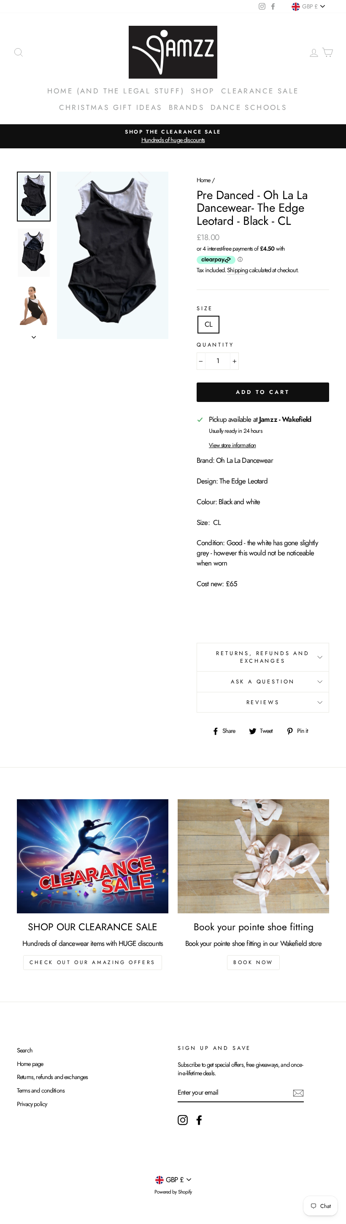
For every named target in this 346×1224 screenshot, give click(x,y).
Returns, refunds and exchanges (52, 1077)
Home (204, 180)
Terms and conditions (41, 1090)
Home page (30, 1064)
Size (205, 308)
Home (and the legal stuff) (115, 91)
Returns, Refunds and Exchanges (263, 657)
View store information (232, 445)
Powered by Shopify (173, 1192)
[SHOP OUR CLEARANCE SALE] (92, 856)
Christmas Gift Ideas (110, 107)
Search (24, 1050)
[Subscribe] (298, 1093)
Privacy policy (32, 1104)
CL (208, 324)
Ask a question (263, 682)
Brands (186, 107)
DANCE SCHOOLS (249, 107)
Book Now (253, 962)
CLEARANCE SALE (260, 91)
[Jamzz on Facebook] (199, 1120)
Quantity (215, 345)
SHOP (203, 91)
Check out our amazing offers (93, 962)
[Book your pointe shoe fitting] (253, 856)
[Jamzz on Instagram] (183, 1120)
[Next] (34, 335)
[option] (173, 136)
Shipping (237, 270)
